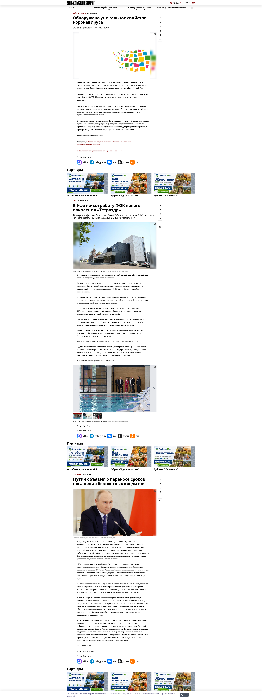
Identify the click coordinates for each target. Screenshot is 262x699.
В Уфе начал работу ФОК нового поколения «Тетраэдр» (105, 8)
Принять (184, 695)
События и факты (79, 13)
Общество (77, 474)
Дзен (181, 2)
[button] (154, 389)
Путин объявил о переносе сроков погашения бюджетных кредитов (138, 8)
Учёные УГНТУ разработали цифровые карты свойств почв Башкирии (171, 8)
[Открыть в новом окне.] (82, 162)
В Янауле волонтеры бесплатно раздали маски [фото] (100, 151)
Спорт (75, 201)
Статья (70, 7)
